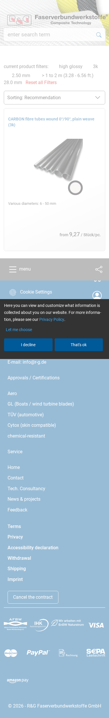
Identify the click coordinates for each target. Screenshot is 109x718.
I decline (28, 344)
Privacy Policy (51, 319)
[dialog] (54, 359)
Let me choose (19, 329)
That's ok (79, 344)
